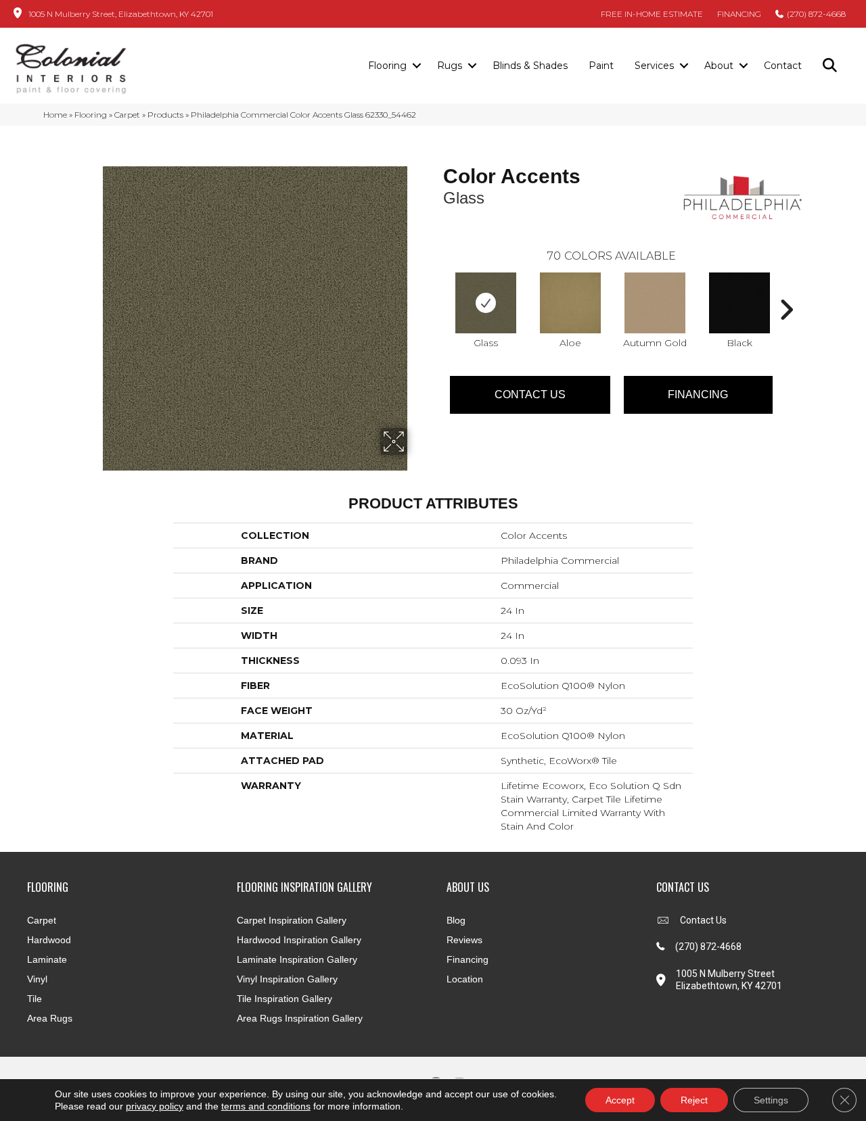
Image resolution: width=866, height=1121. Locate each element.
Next (786, 289)
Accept (620, 1100)
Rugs (449, 65)
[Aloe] (570, 303)
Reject (694, 1100)
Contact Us (530, 394)
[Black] (739, 303)
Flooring (387, 65)
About (718, 65)
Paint (601, 65)
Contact (783, 65)
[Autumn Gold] (655, 303)
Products (165, 115)
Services (654, 65)
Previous (436, 289)
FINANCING (739, 14)
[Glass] (486, 303)
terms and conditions (266, 1106)
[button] (416, 66)
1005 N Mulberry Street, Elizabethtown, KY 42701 (120, 14)
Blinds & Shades (530, 65)
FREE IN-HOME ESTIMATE (652, 14)
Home (55, 115)
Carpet (127, 115)
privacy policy (154, 1106)
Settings (771, 1100)
